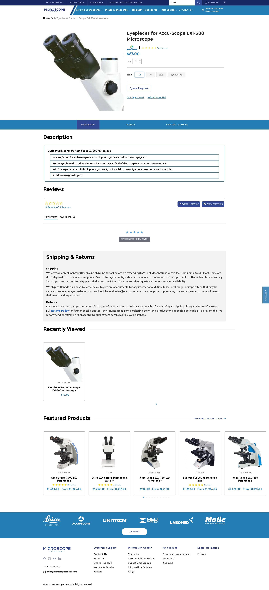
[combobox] (182, 2)
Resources (95, 2)
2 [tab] (146, 497)
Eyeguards (178, 74)
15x (152, 74)
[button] (224, 2)
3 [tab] (149, 497)
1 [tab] (156, 404)
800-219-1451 (212, 11)
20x (162, 74)
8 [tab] (163, 497)
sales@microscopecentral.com (125, 2)
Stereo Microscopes (116, 10)
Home (46, 18)
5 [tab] (154, 497)
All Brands (134, 532)
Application (186, 10)
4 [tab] (152, 497)
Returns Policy (60, 311)
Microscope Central (62, 584)
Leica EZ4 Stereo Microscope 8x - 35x (109, 479)
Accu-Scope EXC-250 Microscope (245, 479)
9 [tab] (166, 497)
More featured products (208, 419)
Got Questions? (135, 97)
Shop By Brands (54, 2)
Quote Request (139, 88)
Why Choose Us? (157, 97)
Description (88, 125)
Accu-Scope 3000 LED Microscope (64, 479)
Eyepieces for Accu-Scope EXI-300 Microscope (64, 389)
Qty (129, 61)
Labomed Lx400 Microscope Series (200, 479)
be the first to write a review (134, 239)
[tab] (51, 217)
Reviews (130, 125)
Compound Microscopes (87, 10)
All (53, 18)
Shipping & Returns (177, 125)
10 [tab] (168, 497)
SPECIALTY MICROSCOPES (145, 10)
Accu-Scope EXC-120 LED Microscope (155, 479)
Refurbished (168, 10)
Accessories (76, 2)
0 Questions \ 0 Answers (57, 207)
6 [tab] (157, 497)
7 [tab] (160, 497)
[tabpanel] (64, 371)
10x (141, 74)
